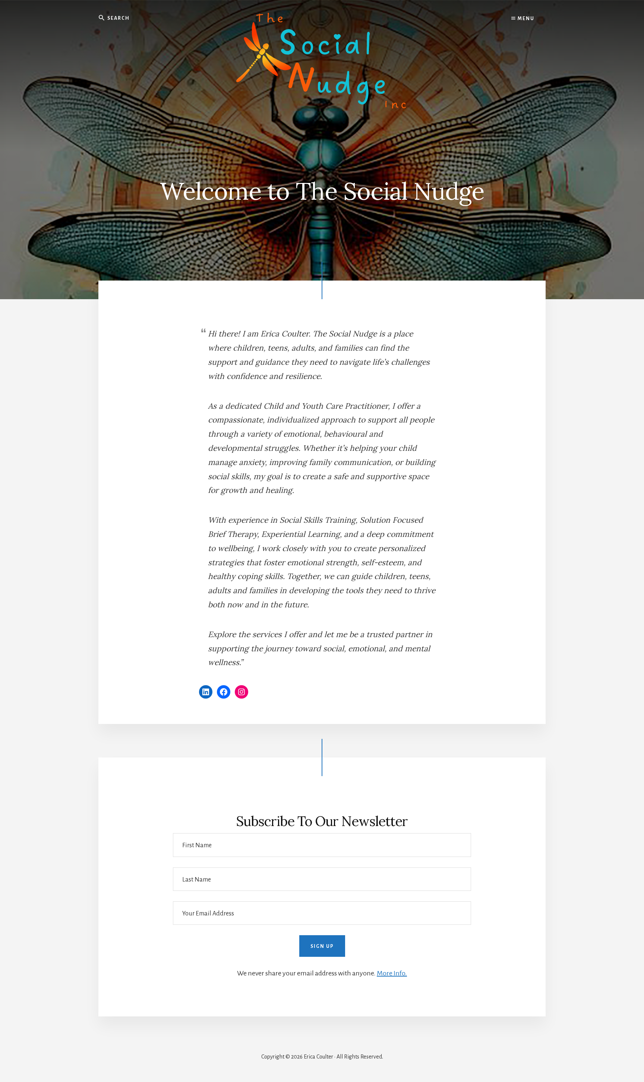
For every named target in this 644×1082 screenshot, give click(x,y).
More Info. (392, 973)
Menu (525, 18)
